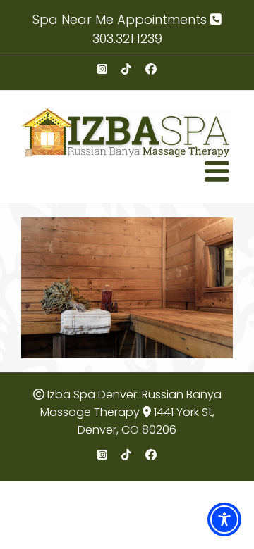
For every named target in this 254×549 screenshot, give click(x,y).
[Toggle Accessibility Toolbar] (224, 519)
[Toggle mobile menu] (219, 171)
